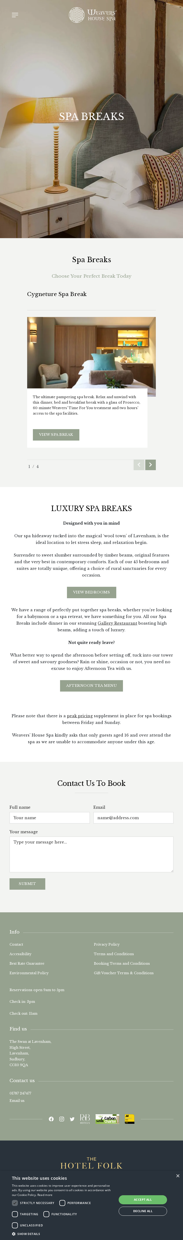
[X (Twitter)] (72, 1119)
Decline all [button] (142, 1211)
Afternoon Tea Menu (91, 685)
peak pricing (80, 715)
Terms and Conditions (114, 954)
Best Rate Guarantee (27, 963)
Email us (17, 1101)
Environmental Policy (29, 973)
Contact (16, 944)
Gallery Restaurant (117, 623)
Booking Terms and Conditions (122, 963)
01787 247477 (20, 1093)
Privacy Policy (107, 944)
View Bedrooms (91, 592)
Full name (20, 807)
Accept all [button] (143, 1200)
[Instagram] (61, 1119)
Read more (45, 1195)
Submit (27, 883)
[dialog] (91, 1205)
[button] (63, 1233)
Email (99, 807)
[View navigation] (15, 15)
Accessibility (20, 954)
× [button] (177, 1176)
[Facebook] (51, 1119)
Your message (24, 831)
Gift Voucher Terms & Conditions (124, 973)
